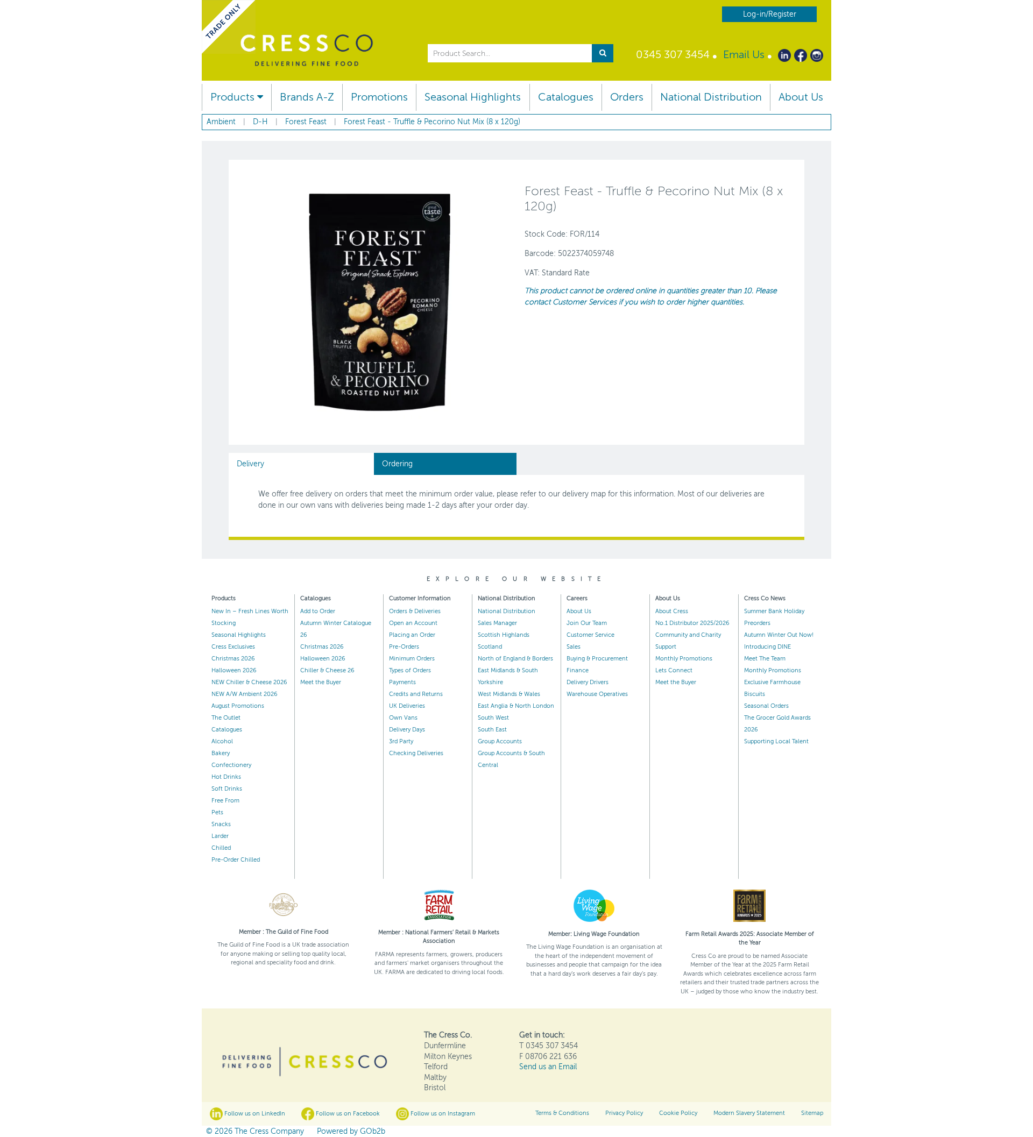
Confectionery (231, 765)
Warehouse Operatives (597, 694)
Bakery (220, 753)
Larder (220, 836)
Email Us (744, 54)
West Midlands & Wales (509, 694)
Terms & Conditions (562, 1113)
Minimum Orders (412, 658)
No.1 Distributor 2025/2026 (692, 623)
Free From (225, 800)
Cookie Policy (678, 1113)
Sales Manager (497, 623)
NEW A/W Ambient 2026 (244, 694)
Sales (574, 646)
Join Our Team (587, 623)
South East (492, 729)
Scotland (490, 646)
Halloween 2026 (234, 670)
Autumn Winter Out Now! (778, 634)
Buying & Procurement (597, 658)
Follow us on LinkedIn (254, 1113)
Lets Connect (673, 670)
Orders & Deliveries (415, 611)
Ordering (397, 464)
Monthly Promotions (683, 658)
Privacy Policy (624, 1113)
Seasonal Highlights (472, 97)
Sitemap (812, 1113)
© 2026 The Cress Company (255, 1131)
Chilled (221, 847)
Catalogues (565, 97)
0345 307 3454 (673, 54)
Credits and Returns (416, 694)
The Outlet (225, 717)
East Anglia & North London (516, 705)
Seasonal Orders (766, 705)
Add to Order (317, 611)
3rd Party (401, 741)
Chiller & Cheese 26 (327, 670)
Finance (578, 670)
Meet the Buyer (320, 682)
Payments (402, 682)
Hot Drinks (226, 776)
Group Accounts (500, 741)
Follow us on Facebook (347, 1113)
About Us (801, 97)
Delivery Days (407, 729)
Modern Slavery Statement (749, 1113)
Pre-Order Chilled (235, 859)
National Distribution (711, 97)
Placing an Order (412, 634)
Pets (217, 812)
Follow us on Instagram (442, 1113)
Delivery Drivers (588, 682)
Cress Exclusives (233, 646)
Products (233, 97)
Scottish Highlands (503, 634)
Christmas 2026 (233, 658)
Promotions (379, 97)
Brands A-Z (307, 97)
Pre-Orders (404, 646)
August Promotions (237, 705)
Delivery (250, 464)
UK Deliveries (407, 705)
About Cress (671, 611)
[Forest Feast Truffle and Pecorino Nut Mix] (379, 301)
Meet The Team (765, 658)
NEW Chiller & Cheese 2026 (249, 682)
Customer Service (590, 634)
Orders (626, 97)
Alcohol (222, 741)
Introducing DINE (767, 646)
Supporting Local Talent (776, 741)
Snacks (221, 824)
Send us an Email (548, 1067)
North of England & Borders (515, 658)
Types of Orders (410, 670)
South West (493, 717)
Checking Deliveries (416, 753)
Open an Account (413, 623)
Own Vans (403, 717)
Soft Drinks (226, 788)
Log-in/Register (769, 14)
